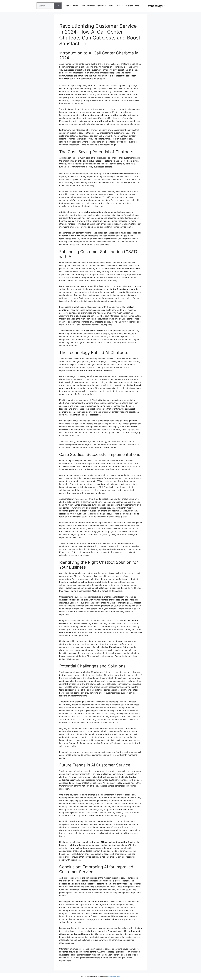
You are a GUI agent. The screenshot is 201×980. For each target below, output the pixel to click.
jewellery (129, 6)
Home (68, 6)
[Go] (58, 6)
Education (101, 6)
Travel (75, 6)
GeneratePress (113, 976)
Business (91, 6)
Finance (119, 6)
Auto (137, 6)
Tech (83, 6)
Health (111, 6)
